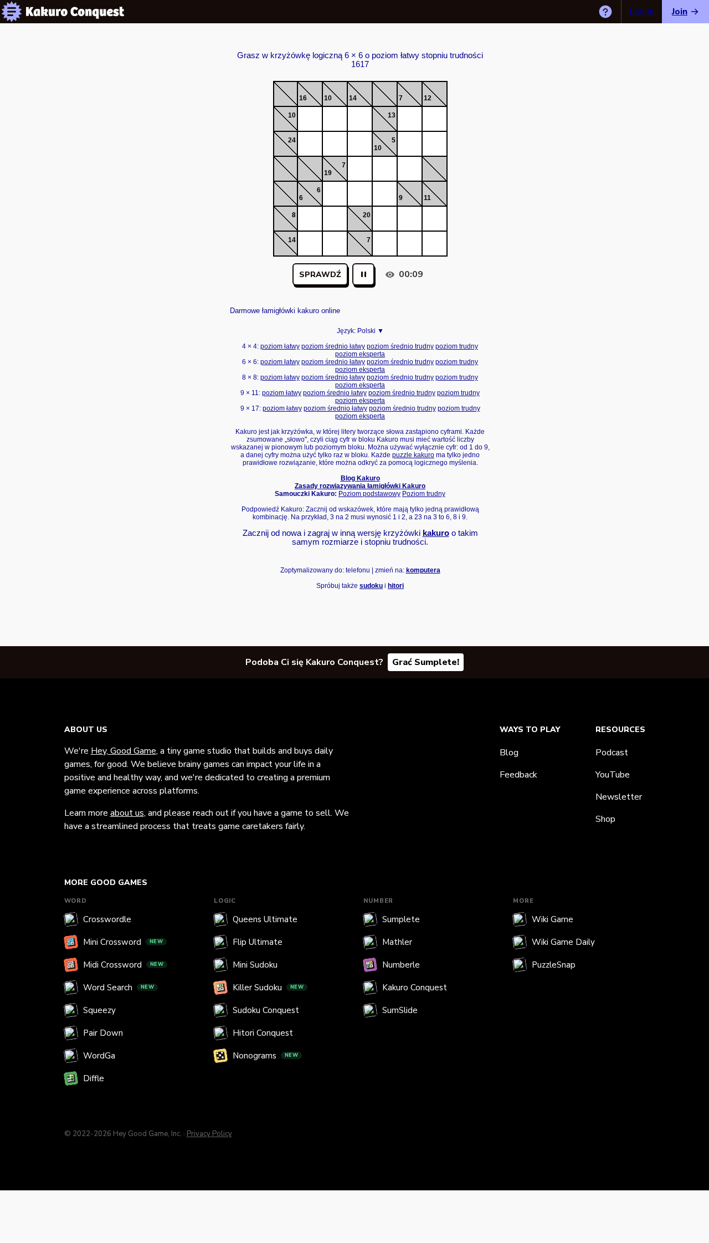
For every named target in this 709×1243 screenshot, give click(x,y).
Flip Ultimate (257, 942)
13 (391, 115)
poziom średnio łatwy (333, 346)
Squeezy (99, 1010)
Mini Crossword (123, 942)
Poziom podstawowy (369, 494)
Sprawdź (320, 274)
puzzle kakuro (413, 455)
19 (328, 173)
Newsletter (618, 797)
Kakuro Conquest (414, 987)
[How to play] (605, 11)
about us (127, 813)
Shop (605, 819)
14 (353, 98)
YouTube (612, 775)
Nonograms (266, 1055)
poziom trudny (456, 346)
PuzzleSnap (554, 964)
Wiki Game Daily (563, 942)
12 (427, 98)
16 (303, 98)
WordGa (99, 1055)
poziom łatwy (280, 346)
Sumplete (401, 919)
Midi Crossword (123, 964)
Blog (509, 752)
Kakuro (360, 45)
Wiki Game (552, 919)
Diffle (93, 1078)
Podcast (611, 752)
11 (427, 198)
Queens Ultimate (265, 919)
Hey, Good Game (123, 751)
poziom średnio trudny (400, 346)
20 (367, 215)
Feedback (518, 775)
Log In (641, 11)
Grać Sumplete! (425, 662)
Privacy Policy (209, 1134)
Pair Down (103, 1033)
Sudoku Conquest (266, 1010)
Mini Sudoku (255, 964)
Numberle (401, 964)
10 (328, 98)
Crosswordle (107, 919)
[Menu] (11, 11)
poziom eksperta (360, 354)
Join (679, 11)
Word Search (119, 987)
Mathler (397, 942)
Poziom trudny (423, 494)
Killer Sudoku (268, 987)
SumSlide (400, 1010)
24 (292, 140)
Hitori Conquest (263, 1033)
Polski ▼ (370, 331)
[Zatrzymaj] (363, 274)
